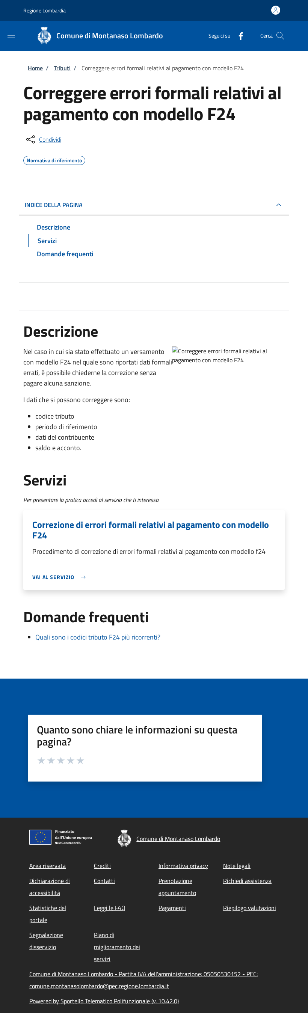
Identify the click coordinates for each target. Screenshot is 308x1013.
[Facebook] (237, 35)
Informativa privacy (183, 865)
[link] (60, 577)
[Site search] (280, 35)
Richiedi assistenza (247, 880)
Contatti (104, 880)
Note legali (237, 865)
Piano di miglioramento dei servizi (117, 946)
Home (35, 68)
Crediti (102, 865)
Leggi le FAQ (109, 907)
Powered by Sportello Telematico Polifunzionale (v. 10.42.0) (104, 1000)
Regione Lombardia (44, 10)
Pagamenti (172, 907)
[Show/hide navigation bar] (11, 35)
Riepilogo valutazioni (249, 907)
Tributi (62, 68)
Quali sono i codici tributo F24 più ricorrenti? (97, 637)
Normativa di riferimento (54, 159)
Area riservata (47, 865)
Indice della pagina (54, 204)
